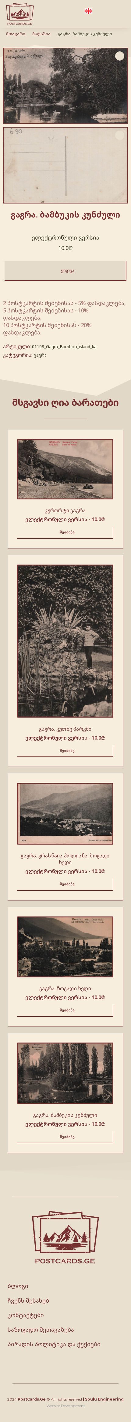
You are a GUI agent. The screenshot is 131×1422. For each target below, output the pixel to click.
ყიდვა (67, 270)
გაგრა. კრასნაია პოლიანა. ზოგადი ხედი (65, 859)
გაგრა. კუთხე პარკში (65, 729)
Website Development (65, 1405)
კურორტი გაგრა (65, 510)
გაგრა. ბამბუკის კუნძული (65, 1115)
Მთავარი (15, 33)
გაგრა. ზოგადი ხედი (65, 988)
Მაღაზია (41, 33)
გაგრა (40, 355)
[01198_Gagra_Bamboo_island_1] (65, 165)
